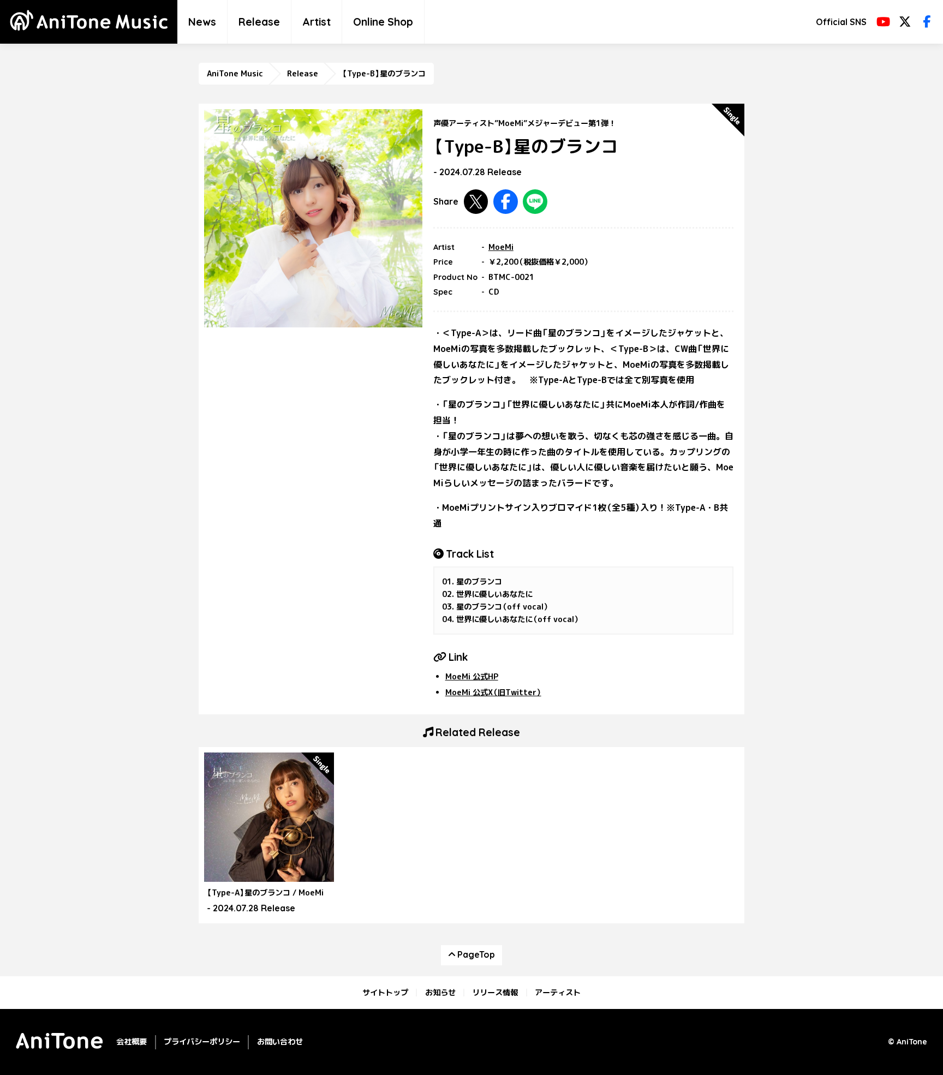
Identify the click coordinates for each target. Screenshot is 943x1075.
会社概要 (131, 1041)
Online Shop (383, 21)
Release (259, 21)
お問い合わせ (280, 1041)
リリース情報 (495, 992)
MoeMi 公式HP (471, 676)
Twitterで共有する (476, 201)
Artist (316, 21)
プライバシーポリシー (202, 1041)
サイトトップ (385, 992)
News (202, 21)
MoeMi (501, 247)
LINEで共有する (535, 201)
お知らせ (440, 992)
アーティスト (558, 992)
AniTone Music (235, 73)
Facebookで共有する (505, 201)
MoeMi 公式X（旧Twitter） (493, 692)
